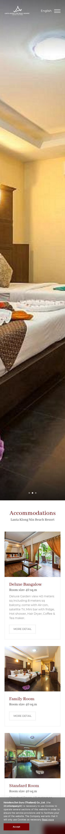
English (46, 11)
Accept (16, 826)
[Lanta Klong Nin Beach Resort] (17, 14)
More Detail (22, 629)
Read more (48, 819)
